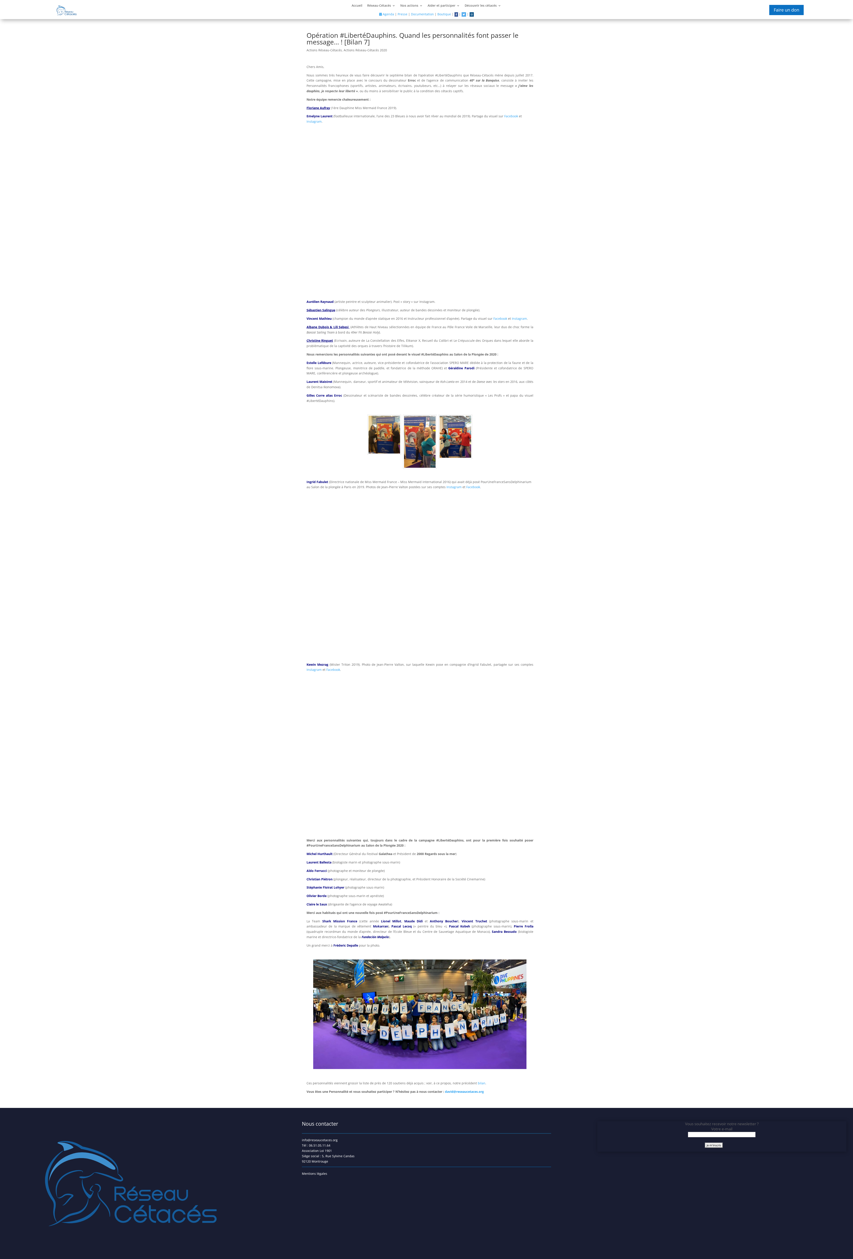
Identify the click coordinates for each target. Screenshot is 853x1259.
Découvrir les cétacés (481, 6)
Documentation (422, 14)
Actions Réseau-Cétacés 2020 (365, 50)
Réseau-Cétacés (379, 6)
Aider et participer (441, 6)
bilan (481, 1083)
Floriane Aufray (318, 108)
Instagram (314, 121)
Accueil (357, 6)
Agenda (388, 14)
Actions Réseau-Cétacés (324, 50)
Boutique (444, 14)
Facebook (511, 116)
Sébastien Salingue (321, 310)
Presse (402, 14)
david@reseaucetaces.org (464, 1091)
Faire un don (786, 10)
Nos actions (409, 6)
